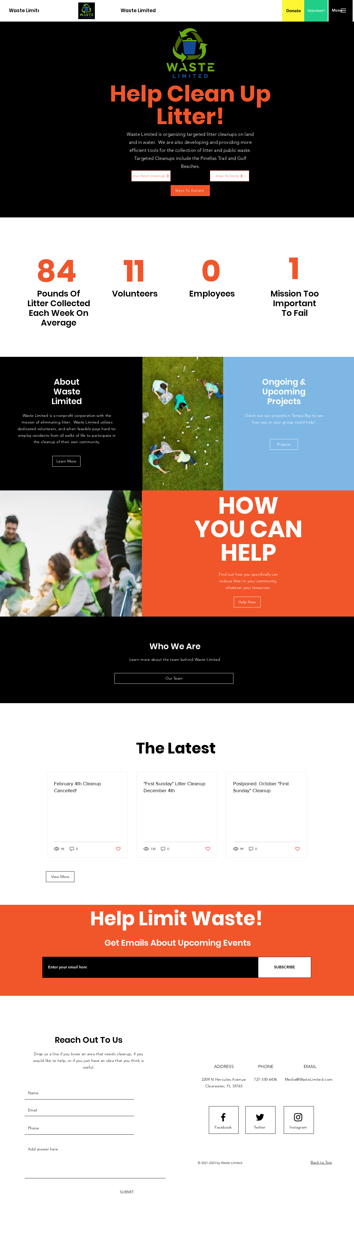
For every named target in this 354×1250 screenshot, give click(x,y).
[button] (337, 10)
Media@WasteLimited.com (308, 1079)
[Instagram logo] (298, 1117)
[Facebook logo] (223, 1117)
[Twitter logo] (260, 1117)
